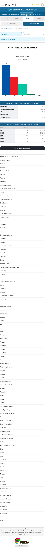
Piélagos (2, 349)
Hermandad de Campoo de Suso (9, 267)
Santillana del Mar (5, 431)
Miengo (2, 320)
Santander (3, 427)
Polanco (2, 356)
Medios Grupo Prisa (22, 546)
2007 (38, 19)
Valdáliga (2, 481)
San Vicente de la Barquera (8, 445)
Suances (2, 463)
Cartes (2, 221)
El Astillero (3, 249)
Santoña (2, 442)
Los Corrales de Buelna (7, 296)
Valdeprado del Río (5, 488)
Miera (1, 324)
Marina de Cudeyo (5, 306)
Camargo (2, 210)
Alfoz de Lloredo (5, 160)
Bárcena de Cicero (5, 185)
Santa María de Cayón (6, 424)
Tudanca (2, 474)
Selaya (2, 452)
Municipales (11, 24)
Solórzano (3, 460)
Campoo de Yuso (5, 217)
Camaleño (3, 206)
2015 (17, 19)
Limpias (2, 292)
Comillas (2, 242)
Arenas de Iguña (5, 171)
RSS (24, 534)
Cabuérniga (3, 203)
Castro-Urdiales (4, 228)
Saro (1, 449)
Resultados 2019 (26, 14)
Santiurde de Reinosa (6, 435)
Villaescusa (3, 513)
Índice (20, 534)
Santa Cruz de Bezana (6, 420)
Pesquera (3, 345)
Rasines (2, 370)
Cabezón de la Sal (5, 196)
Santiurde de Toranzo (6, 438)
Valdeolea (3, 485)
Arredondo (3, 181)
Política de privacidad (36, 531)
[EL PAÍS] (10, 4)
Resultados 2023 (13, 14)
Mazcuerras (3, 310)
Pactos (35, 14)
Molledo (2, 328)
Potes (1, 360)
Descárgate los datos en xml (22, 148)
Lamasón (2, 274)
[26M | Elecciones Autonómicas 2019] (22, 9)
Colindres (3, 238)
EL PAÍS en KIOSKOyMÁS (35, 532)
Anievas (2, 167)
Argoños (2, 174)
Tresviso (2, 470)
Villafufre (2, 517)
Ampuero (2, 164)
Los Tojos (3, 299)
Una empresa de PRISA (22, 541)
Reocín (2, 378)
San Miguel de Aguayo (6, 410)
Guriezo (2, 260)
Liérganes (3, 288)
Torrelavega (3, 467)
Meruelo (2, 317)
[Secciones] (2, 4)
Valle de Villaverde (5, 499)
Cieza (1, 231)
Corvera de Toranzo (6, 246)
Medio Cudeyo (4, 313)
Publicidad (21, 531)
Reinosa (2, 374)
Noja (1, 331)
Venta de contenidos (12, 531)
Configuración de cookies (17, 532)
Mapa (26, 532)
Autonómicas (34, 24)
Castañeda (3, 224)
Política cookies (6, 532)
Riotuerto (2, 392)
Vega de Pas (3, 506)
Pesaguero (3, 342)
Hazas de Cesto (4, 263)
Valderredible (4, 492)
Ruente (2, 395)
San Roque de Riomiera (7, 417)
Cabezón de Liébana (6, 199)
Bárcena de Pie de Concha (8, 189)
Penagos (2, 335)
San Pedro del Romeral (7, 413)
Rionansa (2, 388)
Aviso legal (27, 531)
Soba (1, 456)
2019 (6, 19)
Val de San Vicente (5, 495)
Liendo (2, 285)
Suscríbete (35, 4)
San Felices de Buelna (6, 406)
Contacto (3, 531)
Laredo (2, 278)
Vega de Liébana (5, 502)
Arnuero (2, 178)
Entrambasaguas (5, 253)
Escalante (3, 256)
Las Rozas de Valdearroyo (7, 281)
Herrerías (3, 271)
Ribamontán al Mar (5, 381)
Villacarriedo (4, 509)
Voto (1, 520)
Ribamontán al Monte (6, 385)
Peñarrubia (3, 338)
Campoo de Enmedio (6, 213)
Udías (1, 477)
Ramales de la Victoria (6, 367)
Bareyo (2, 192)
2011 (28, 19)
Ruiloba (2, 402)
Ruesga (2, 399)
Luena (2, 303)
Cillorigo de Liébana (6, 235)
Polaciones (3, 353)
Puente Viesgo (4, 363)
